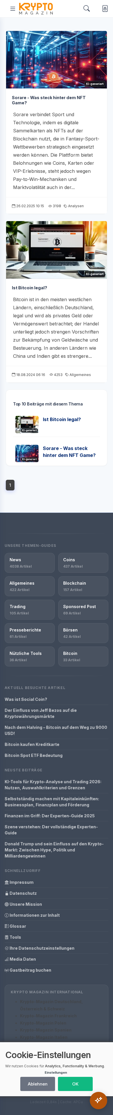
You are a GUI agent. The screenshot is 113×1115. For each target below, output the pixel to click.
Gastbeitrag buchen (30, 970)
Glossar (17, 926)
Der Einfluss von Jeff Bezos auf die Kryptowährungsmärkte (41, 713)
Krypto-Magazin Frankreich (48, 1015)
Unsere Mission (25, 904)
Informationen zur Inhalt (34, 915)
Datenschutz (23, 893)
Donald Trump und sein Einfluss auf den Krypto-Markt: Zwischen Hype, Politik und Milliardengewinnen (54, 849)
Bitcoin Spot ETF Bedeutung (34, 755)
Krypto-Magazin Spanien (46, 1029)
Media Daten (22, 959)
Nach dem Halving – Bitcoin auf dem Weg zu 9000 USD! (56, 730)
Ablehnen (38, 1084)
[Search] (86, 8)
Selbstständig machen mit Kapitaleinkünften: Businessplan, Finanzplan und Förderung (52, 801)
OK (75, 1084)
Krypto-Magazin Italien (44, 1037)
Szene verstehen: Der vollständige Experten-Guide (51, 829)
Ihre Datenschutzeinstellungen (41, 948)
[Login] (103, 8)
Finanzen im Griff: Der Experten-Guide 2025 (50, 815)
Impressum (21, 882)
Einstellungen (56, 1072)
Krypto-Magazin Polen (43, 1022)
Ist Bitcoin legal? (29, 287)
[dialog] (56, 1069)
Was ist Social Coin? (26, 699)
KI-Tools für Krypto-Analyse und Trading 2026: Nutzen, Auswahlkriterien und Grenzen (53, 784)
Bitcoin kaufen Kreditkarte (32, 744)
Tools (15, 937)
